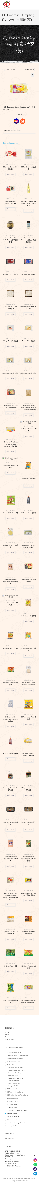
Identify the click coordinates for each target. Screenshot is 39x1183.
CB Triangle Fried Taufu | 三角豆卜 (10, 789)
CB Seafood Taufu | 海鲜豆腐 (10, 604)
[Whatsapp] (35, 1164)
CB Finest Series (12, 1065)
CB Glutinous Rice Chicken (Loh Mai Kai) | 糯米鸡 (10, 719)
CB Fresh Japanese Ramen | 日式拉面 (28, 755)
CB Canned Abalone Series (15, 1059)
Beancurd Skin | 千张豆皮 (10, 373)
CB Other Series (16, 130)
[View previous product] (3, 69)
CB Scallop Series (12, 1098)
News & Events (9, 1039)
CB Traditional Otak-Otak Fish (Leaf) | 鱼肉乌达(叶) (28, 859)
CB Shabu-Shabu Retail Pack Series (17, 1056)
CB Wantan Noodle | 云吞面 (10, 466)
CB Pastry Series (12, 1107)
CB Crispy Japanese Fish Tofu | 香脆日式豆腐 (28, 894)
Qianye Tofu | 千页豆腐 (10, 341)
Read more (10, 174)
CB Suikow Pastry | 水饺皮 (10, 546)
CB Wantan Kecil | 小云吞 (28, 480)
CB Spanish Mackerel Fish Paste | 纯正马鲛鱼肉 (10, 582)
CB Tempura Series (12, 1101)
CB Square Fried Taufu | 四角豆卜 (28, 789)
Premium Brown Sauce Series (16, 1070)
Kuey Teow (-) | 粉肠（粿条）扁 (28, 308)
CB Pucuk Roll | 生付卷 (10, 648)
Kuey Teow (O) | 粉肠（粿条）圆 (10, 308)
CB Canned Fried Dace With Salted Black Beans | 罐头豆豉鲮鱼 (10, 444)
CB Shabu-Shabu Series (14, 1052)
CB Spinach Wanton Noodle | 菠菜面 (28, 546)
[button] (32, 75)
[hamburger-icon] (34, 5)
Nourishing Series (13, 1075)
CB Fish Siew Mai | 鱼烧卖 (28, 168)
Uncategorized (11, 1126)
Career (7, 1037)
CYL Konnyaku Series (13, 1120)
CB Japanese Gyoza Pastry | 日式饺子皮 (28, 684)
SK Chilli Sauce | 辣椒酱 (10, 753)
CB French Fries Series (13, 1062)
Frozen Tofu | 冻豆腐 (28, 341)
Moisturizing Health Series (15, 1078)
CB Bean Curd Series (13, 1089)
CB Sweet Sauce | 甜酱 (28, 513)
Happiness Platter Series (15, 1068)
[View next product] (33, 69)
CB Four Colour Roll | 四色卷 (28, 718)
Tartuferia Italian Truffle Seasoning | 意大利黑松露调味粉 (28, 240)
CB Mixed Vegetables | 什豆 (10, 684)
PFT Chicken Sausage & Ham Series (17, 1123)
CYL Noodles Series (13, 1117)
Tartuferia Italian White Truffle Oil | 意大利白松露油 (28, 203)
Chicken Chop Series (14, 1083)
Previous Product (10, 69)
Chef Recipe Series (13, 1081)
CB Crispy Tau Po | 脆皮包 (10, 823)
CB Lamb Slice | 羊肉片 (10, 274)
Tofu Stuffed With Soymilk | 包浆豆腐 (10, 202)
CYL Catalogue (9, 1138)
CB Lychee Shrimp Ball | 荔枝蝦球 (10, 168)
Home (7, 1032)
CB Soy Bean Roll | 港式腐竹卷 (28, 581)
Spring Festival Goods (14, 1086)
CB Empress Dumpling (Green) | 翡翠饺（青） (28, 1001)
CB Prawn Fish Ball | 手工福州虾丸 (10, 933)
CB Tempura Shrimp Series (15, 1092)
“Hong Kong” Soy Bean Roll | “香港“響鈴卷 (10, 407)
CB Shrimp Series (12, 1104)
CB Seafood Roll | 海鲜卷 (28, 616)
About (7, 1034)
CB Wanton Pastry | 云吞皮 (28, 430)
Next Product (28, 69)
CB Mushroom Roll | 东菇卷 (28, 649)
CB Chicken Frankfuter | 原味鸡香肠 (28, 933)
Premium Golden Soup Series (16, 1073)
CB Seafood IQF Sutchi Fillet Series (17, 1110)
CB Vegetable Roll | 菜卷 (10, 513)
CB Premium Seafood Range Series (17, 1095)
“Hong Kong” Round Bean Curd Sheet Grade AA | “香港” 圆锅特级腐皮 (28, 408)
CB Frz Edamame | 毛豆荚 (10, 1001)
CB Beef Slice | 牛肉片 (29, 274)
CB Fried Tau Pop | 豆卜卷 (28, 823)
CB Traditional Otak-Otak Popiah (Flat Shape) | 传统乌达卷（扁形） (10, 896)
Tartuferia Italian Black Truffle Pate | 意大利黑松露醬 (10, 240)
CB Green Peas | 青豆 (10, 966)
